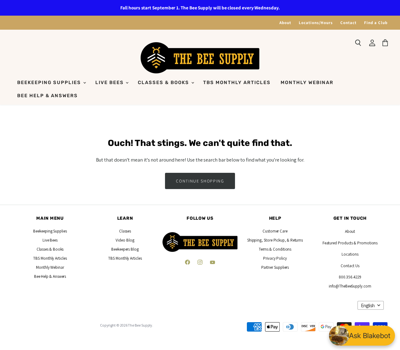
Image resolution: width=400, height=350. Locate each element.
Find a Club (376, 22)
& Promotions (365, 243)
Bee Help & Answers (47, 95)
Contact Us (350, 265)
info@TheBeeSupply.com (350, 286)
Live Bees (110, 82)
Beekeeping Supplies (49, 82)
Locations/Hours (316, 22)
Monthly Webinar (307, 82)
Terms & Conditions (275, 249)
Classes (125, 231)
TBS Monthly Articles (236, 82)
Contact (348, 22)
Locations (350, 254)
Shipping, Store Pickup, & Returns (275, 240)
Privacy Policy (275, 258)
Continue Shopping (200, 181)
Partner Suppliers (275, 267)
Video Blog (125, 240)
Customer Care (275, 231)
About (285, 22)
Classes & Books (164, 82)
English (368, 305)
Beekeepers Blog (125, 249)
